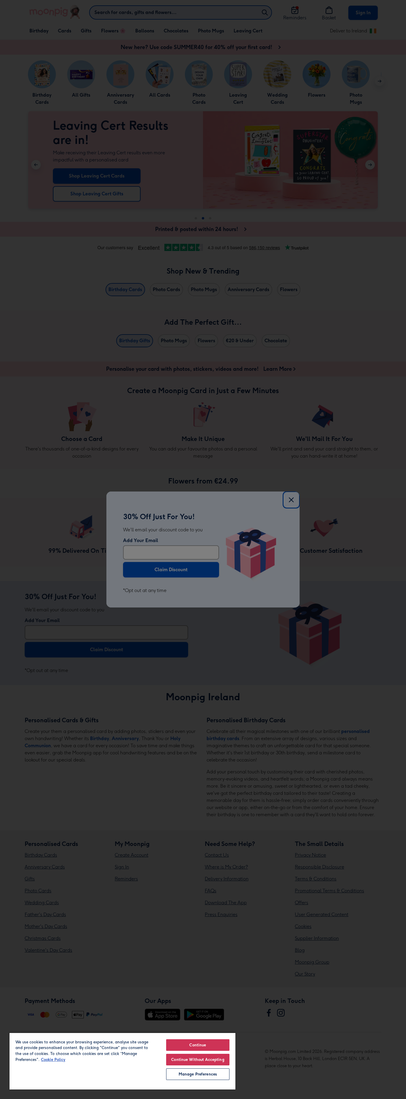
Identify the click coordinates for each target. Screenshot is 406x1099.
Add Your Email (140, 540)
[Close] (291, 500)
